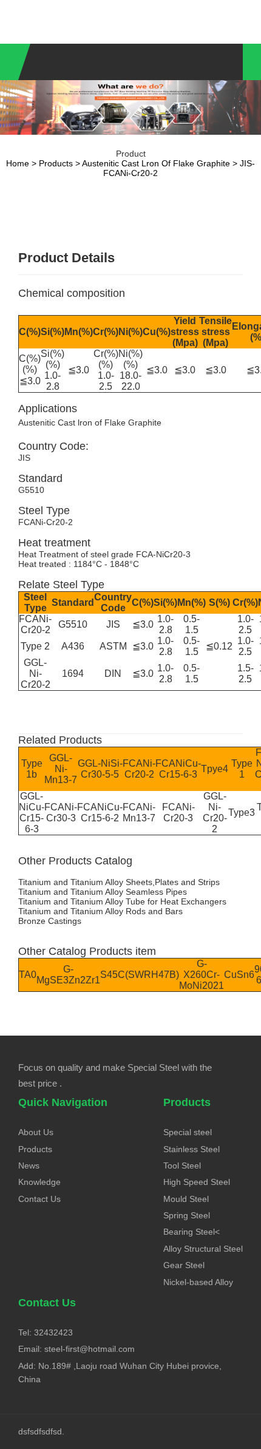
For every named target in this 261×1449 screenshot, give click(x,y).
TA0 (27, 974)
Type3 (241, 812)
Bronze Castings (49, 921)
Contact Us (39, 1199)
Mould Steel (186, 1199)
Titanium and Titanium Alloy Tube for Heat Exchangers (122, 901)
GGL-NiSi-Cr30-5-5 (100, 768)
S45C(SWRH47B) (139, 974)
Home (17, 163)
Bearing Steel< (191, 1232)
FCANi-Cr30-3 (60, 812)
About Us (35, 1132)
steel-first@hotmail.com (89, 1349)
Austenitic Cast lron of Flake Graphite (156, 163)
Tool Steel (182, 1165)
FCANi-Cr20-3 (178, 812)
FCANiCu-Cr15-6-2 (100, 812)
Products (56, 163)
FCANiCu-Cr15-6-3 (178, 768)
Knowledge (39, 1182)
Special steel (187, 1132)
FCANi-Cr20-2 (35, 624)
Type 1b (31, 768)
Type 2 (35, 646)
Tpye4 (214, 769)
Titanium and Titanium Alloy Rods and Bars (100, 911)
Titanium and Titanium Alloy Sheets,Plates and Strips (119, 882)
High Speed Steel (196, 1182)
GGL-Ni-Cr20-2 (35, 673)
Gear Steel (184, 1265)
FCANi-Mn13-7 (139, 812)
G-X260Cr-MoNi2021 (201, 975)
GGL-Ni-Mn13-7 (60, 769)
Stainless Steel (191, 1149)
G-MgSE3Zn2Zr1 (68, 974)
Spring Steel (186, 1215)
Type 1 (242, 768)
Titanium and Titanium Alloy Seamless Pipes (102, 892)
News (28, 1165)
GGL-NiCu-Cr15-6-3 (31, 812)
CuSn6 (239, 974)
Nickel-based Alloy (198, 1282)
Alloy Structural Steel (203, 1249)
